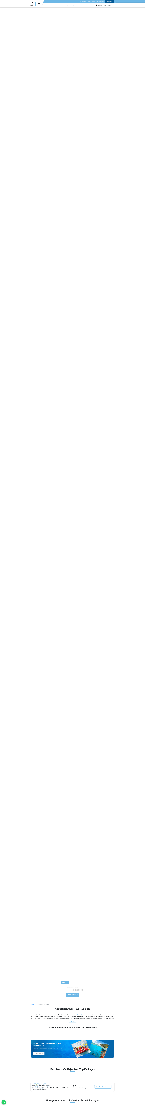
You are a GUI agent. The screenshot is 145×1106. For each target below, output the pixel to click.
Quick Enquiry (110, 1)
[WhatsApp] (4, 1102)
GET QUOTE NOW (72, 995)
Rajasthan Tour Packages (78, 1015)
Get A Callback (39, 1053)
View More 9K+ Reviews (103, 1087)
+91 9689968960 (100, 1)
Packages (66, 5)
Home (32, 1004)
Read (72, 1021)
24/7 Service (83, 1)
